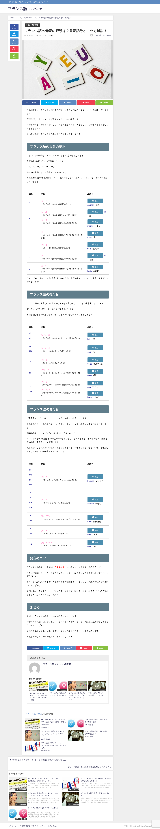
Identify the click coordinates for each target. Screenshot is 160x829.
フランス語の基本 (32, 25)
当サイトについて (15, 826)
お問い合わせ (52, 826)
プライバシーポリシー (39, 826)
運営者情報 (26, 826)
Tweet (14, 35)
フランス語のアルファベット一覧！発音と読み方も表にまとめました (41, 760)
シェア (14, 28)
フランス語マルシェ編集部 (102, 35)
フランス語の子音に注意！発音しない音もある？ (88, 767)
